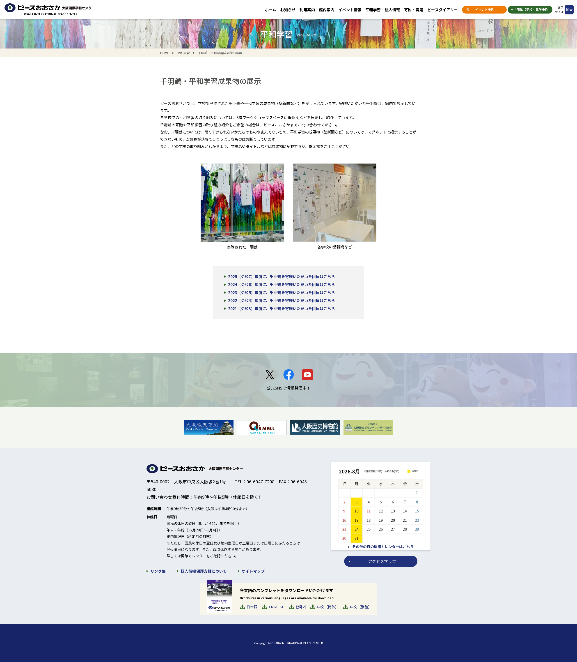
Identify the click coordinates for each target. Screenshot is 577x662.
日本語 (252, 606)
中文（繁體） (361, 606)
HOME (164, 53)
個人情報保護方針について (204, 571)
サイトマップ (253, 571)
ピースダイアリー (442, 9)
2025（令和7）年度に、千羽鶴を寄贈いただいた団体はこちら (281, 276)
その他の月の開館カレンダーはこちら (383, 546)
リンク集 (158, 571)
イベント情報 (349, 9)
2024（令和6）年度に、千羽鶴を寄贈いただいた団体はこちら (281, 284)
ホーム (270, 9)
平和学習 (373, 9)
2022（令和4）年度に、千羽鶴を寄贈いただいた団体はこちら (281, 300)
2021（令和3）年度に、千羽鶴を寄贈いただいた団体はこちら (281, 308)
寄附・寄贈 (413, 9)
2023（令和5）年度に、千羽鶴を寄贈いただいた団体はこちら (281, 292)
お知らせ (287, 9)
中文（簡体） (328, 606)
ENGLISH (276, 606)
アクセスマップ (382, 561)
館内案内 (326, 9)
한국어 (301, 606)
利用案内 (307, 9)
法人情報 (392, 9)
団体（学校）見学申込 (532, 9)
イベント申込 (484, 9)
